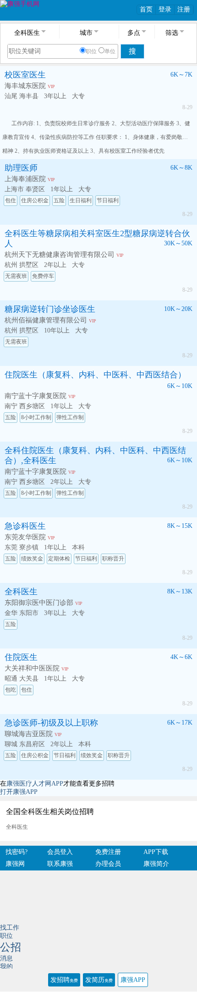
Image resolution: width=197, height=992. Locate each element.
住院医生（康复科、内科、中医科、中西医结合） (95, 374)
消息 (6, 958)
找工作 (9, 927)
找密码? (16, 851)
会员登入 (60, 851)
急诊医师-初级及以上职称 (51, 722)
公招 (10, 947)
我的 (6, 966)
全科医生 (21, 591)
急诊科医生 (25, 526)
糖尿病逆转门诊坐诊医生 (50, 309)
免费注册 (108, 851)
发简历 (99, 979)
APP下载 (155, 851)
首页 (146, 9)
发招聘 (64, 979)
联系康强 (60, 863)
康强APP (132, 979)
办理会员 (108, 863)
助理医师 (21, 167)
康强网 (15, 863)
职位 (91, 51)
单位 (109, 51)
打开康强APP (19, 791)
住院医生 (21, 657)
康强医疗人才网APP (34, 783)
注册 (183, 9)
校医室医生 (25, 74)
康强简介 (156, 863)
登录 (165, 9)
